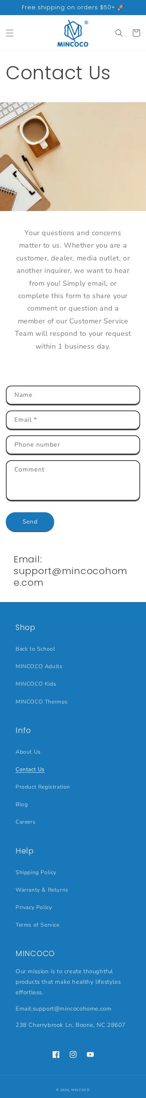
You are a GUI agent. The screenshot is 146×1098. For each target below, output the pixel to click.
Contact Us (30, 769)
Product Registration (43, 787)
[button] (9, 33)
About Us (28, 752)
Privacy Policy (34, 907)
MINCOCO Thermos (42, 701)
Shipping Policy (36, 872)
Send (30, 521)
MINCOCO (80, 1090)
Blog (22, 804)
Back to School (35, 649)
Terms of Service (38, 925)
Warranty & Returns (42, 890)
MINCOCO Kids (36, 684)
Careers (25, 822)
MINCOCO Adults (39, 666)
